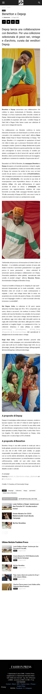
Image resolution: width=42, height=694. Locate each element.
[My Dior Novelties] (7, 525)
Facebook (19, 688)
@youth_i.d (11, 476)
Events (15, 588)
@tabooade (34, 476)
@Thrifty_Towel (35, 329)
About (14, 684)
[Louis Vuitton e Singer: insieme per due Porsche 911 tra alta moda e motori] (7, 506)
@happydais (6, 332)
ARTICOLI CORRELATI (9, 499)
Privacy (33, 684)
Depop (25, 490)
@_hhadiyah (7, 479)
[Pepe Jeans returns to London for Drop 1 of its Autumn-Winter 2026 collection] (7, 577)
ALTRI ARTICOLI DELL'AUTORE (28, 499)
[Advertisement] (16, 623)
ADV (18, 684)
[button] (39, 2)
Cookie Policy (21, 686)
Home (3, 7)
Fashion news (25, 684)
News (8, 7)
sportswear (32, 490)
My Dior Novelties (19, 523)
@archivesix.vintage (22, 476)
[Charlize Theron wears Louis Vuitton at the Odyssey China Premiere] (7, 586)
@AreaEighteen (21, 329)
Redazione (7, 17)
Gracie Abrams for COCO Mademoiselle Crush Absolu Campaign (23, 516)
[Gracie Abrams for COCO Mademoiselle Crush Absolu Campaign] (7, 515)
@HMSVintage (7, 329)
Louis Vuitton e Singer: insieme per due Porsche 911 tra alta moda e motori (26, 506)
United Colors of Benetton (10, 493)
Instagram (29, 688)
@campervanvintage (19, 332)
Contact (8, 684)
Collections (18, 490)
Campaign (10, 490)
